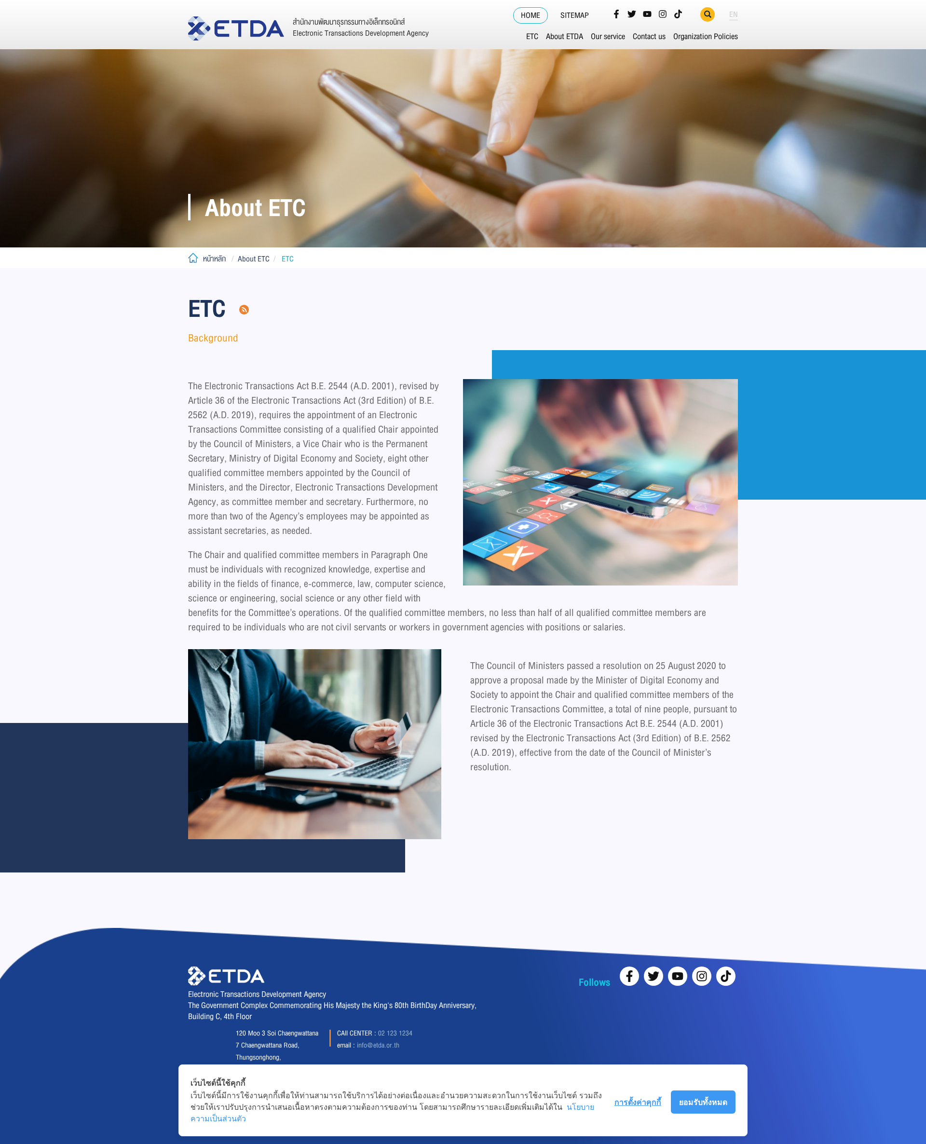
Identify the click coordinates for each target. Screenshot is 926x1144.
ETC (532, 36)
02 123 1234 (395, 1033)
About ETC (254, 259)
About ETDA (564, 36)
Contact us (649, 36)
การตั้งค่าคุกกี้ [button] (637, 1102)
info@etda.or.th (378, 1045)
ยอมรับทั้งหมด (703, 1102)
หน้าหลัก (214, 259)
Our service (608, 36)
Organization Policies (705, 36)
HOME (530, 15)
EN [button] (733, 14)
